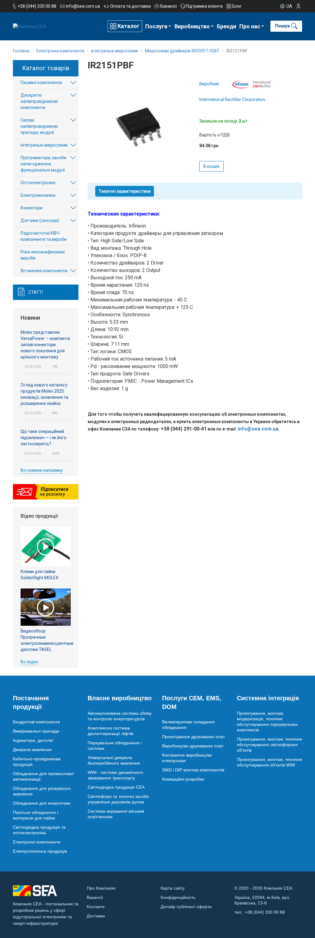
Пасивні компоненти (41, 82)
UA (289, 6)
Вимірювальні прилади (36, 731)
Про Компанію (101, 888)
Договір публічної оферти (186, 906)
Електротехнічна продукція (40, 851)
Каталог (128, 26)
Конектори (31, 207)
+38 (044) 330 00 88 (37, 6)
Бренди (226, 26)
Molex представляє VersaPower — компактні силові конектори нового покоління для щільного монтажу (45, 344)
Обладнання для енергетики (41, 803)
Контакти (96, 906)
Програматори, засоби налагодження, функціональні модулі (43, 163)
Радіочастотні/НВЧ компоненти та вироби (43, 236)
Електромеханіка (38, 195)
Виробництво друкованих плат (192, 745)
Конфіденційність (178, 897)
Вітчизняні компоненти (44, 270)
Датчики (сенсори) (40, 220)
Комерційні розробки (183, 779)
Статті (35, 292)
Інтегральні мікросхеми (44, 145)
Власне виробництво (120, 698)
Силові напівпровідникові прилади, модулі (39, 126)
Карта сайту (173, 888)
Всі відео (29, 661)
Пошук (282, 26)
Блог (237, 6)
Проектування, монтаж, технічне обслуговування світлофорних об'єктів (269, 745)
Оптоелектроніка (38, 182)
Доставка (96, 915)
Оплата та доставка (130, 6)
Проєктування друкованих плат (193, 736)
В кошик (211, 166)
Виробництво (192, 26)
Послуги (156, 26)
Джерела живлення (32, 749)
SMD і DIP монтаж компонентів (193, 769)
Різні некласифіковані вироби (43, 255)
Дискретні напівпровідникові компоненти (39, 101)
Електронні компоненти (36, 841)
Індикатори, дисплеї (33, 740)
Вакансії (168, 6)
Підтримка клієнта (204, 6)
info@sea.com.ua (83, 6)
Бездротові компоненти (36, 721)
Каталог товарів (45, 68)
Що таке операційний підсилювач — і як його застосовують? (43, 437)
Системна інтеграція (268, 698)
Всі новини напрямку (42, 470)
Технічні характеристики (124, 191)
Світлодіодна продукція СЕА (116, 787)
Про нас (249, 26)
